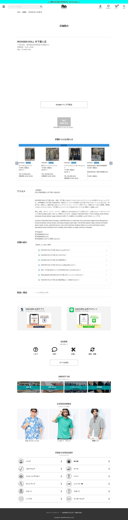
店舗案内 (24, 12)
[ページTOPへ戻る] (112, 518)
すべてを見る (64, 362)
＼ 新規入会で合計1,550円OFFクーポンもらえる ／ (64, 2)
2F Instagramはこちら (42, 236)
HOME (18, 12)
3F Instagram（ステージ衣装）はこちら (47, 238)
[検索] (41, 7)
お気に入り (108, 8)
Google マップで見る (64, 105)
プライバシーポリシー (52, 512)
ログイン (100, 8)
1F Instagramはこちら (42, 234)
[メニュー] (3, 7)
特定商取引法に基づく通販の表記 (72, 512)
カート (116, 8)
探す (124, 8)
